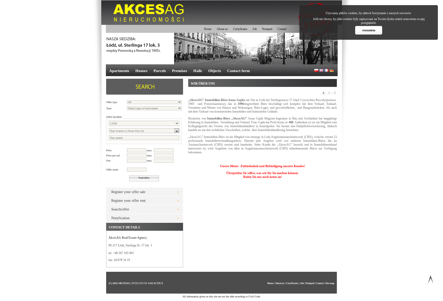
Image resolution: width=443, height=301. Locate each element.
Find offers (144, 178)
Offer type (111, 102)
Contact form (238, 71)
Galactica (155, 283)
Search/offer (120, 209)
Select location (114, 116)
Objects (214, 71)
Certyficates (240, 29)
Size (108, 160)
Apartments (119, 71)
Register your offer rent (128, 201)
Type (109, 108)
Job (255, 29)
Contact (282, 29)
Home (208, 29)
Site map (329, 283)
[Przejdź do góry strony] (430, 280)
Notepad (267, 29)
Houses (141, 71)
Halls (197, 71)
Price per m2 (113, 155)
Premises (179, 71)
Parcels (160, 71)
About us (222, 29)
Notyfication (120, 218)
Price (109, 150)
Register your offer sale (128, 192)
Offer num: (112, 169)
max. (149, 150)
